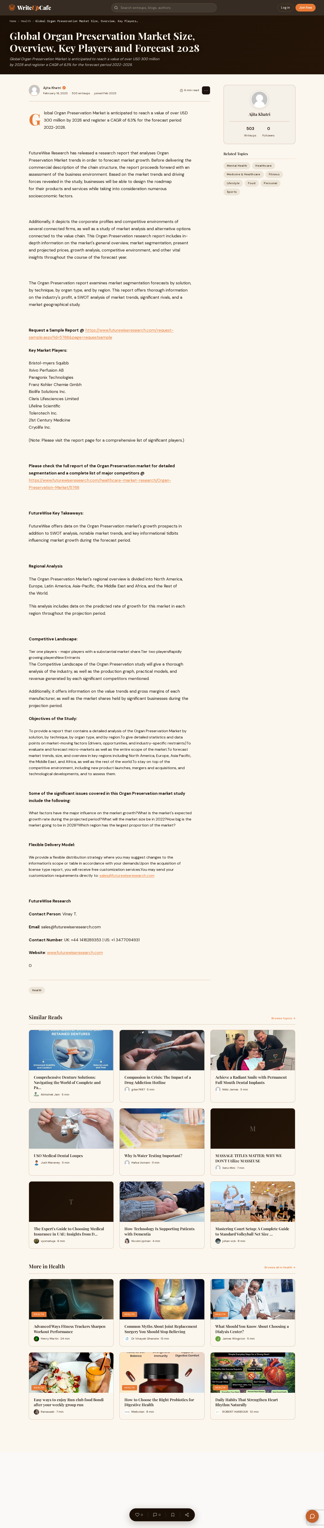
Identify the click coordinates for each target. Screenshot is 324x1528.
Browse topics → (283, 1018)
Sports (232, 192)
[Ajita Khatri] (34, 90)
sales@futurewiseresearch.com (127, 875)
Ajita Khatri (52, 88)
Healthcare (263, 166)
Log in (285, 8)
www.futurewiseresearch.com (75, 952)
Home (13, 21)
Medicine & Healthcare (243, 174)
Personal (270, 183)
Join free (305, 8)
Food (251, 183)
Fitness (274, 174)
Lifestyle (233, 183)
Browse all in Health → (280, 1267)
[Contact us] (312, 1516)
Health (26, 21)
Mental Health (237, 166)
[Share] (187, 1515)
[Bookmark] (173, 1515)
